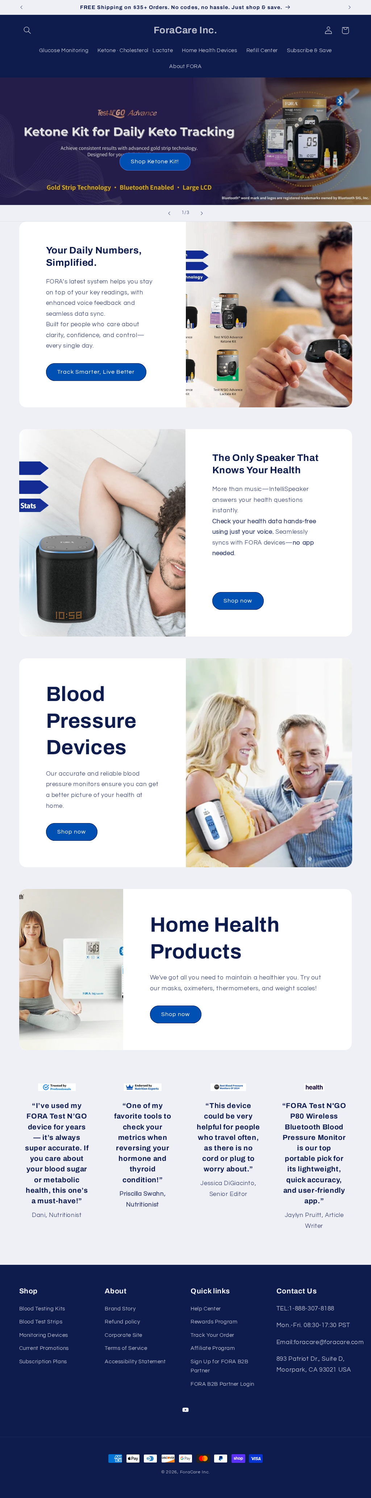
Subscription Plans (43, 1361)
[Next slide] (202, 213)
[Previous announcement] (21, 7)
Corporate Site (123, 1335)
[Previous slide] (169, 213)
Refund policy (122, 1322)
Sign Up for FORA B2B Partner (220, 1366)
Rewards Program (214, 1322)
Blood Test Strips (41, 1322)
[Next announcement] (350, 7)
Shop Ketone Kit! (155, 161)
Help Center (206, 1309)
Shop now (238, 601)
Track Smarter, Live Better (96, 372)
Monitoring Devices (43, 1335)
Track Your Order (212, 1335)
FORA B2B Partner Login (222, 1384)
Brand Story (120, 1309)
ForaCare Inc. (195, 1472)
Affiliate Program (213, 1348)
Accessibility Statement (135, 1361)
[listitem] (57, 1157)
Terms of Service (126, 1348)
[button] (27, 30)
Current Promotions (44, 1348)
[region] (185, 1157)
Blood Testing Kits (42, 1309)
